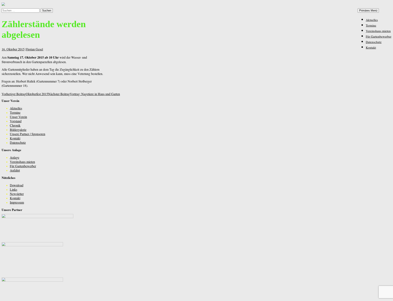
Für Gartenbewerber (378, 36)
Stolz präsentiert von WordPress (22, 297)
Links (13, 189)
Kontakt (371, 47)
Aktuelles (372, 20)
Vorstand (15, 121)
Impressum (17, 202)
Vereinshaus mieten (378, 31)
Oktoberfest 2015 (25, 94)
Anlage (14, 157)
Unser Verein (18, 117)
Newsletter (17, 194)
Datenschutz (374, 42)
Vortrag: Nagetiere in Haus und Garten (84, 94)
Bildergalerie (18, 129)
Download (16, 185)
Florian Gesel (34, 49)
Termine (371, 25)
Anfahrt (15, 170)
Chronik (15, 125)
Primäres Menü (368, 10)
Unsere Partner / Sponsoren (27, 134)
